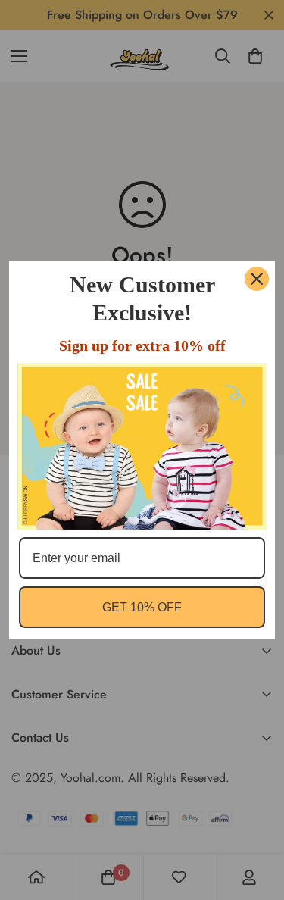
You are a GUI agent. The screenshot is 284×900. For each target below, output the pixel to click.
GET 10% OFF (142, 607)
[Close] (257, 279)
